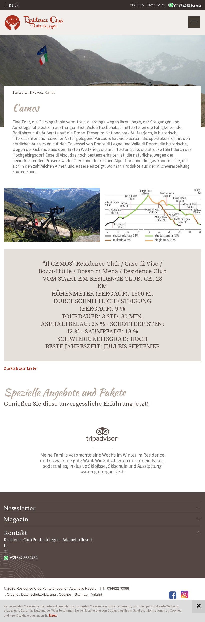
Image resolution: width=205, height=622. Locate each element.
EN (16, 5)
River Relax (156, 4)
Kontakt (15, 533)
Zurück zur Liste (20, 368)
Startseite (20, 92)
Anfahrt (96, 594)
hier (53, 615)
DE (11, 5)
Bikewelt (36, 92)
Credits (12, 594)
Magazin (16, 519)
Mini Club (137, 4)
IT (6, 5)
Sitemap (81, 594)
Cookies (65, 594)
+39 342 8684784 (187, 5)
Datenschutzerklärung (38, 594)
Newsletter (20, 508)
